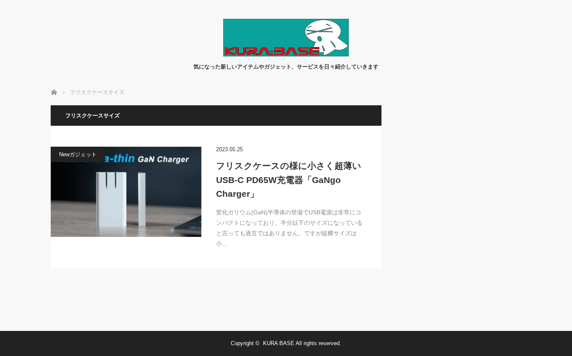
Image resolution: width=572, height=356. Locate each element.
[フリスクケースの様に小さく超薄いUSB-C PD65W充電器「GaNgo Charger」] (126, 192)
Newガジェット (78, 154)
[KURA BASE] (286, 54)
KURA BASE (278, 343)
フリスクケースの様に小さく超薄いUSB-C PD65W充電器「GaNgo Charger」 (288, 179)
